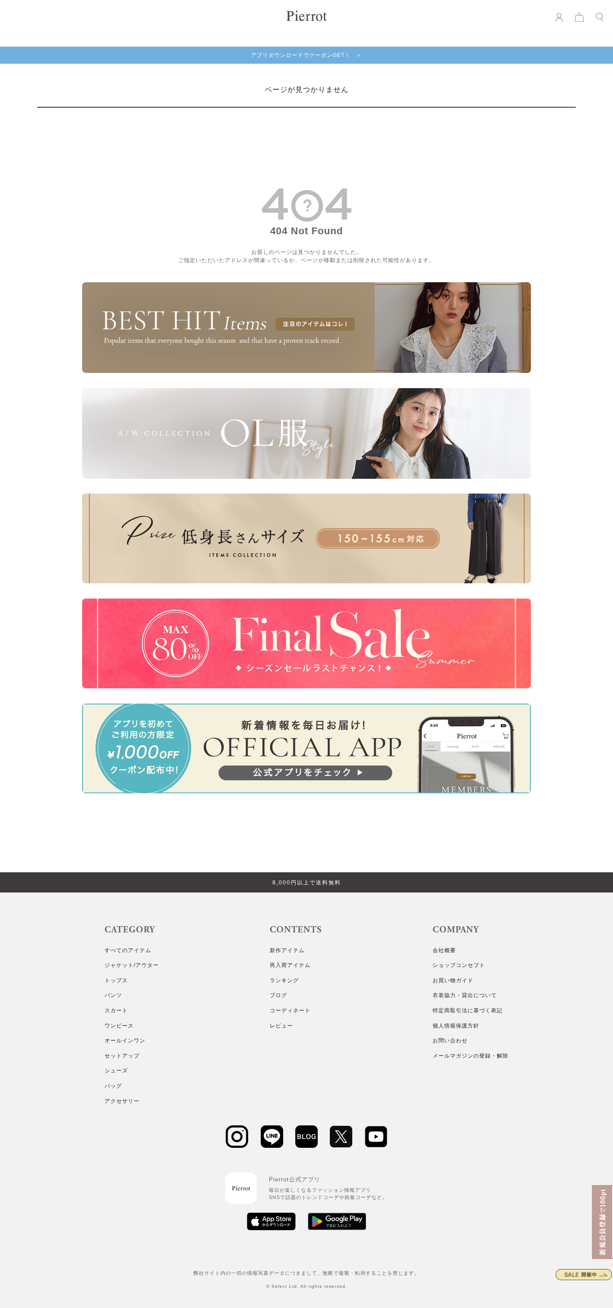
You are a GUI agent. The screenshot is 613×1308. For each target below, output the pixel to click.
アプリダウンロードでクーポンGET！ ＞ (306, 55)
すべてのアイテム (128, 950)
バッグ (113, 1086)
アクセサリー (122, 1101)
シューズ (116, 1070)
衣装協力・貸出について (465, 995)
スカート (116, 1010)
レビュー (281, 1026)
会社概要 (444, 950)
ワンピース (119, 1026)
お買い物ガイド (453, 980)
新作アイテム (287, 950)
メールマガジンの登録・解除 (470, 1056)
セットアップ (122, 1056)
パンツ (113, 995)
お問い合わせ (450, 1040)
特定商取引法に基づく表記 (468, 1010)
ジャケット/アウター (132, 965)
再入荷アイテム (290, 965)
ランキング (284, 980)
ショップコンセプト (459, 965)
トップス (116, 980)
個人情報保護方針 (456, 1026)
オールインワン (125, 1040)
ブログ (278, 995)
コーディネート (290, 1010)
